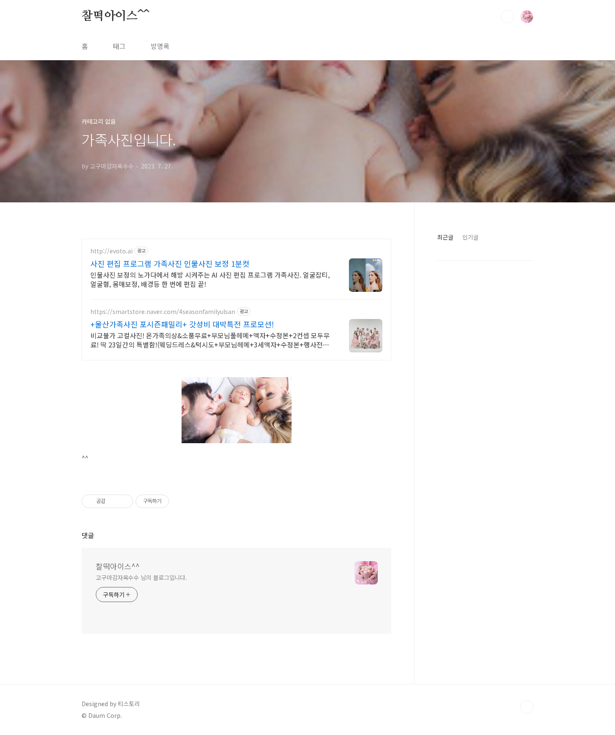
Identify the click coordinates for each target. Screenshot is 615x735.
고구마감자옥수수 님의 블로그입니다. (141, 577)
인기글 (470, 237)
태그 (119, 46)
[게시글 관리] (123, 501)
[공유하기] (113, 501)
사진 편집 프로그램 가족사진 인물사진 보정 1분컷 (169, 263)
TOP (526, 707)
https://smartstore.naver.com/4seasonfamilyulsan (162, 311)
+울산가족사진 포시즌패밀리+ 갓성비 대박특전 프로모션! (182, 324)
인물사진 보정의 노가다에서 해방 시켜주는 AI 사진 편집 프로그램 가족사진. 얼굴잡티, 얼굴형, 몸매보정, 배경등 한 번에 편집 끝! (210, 279)
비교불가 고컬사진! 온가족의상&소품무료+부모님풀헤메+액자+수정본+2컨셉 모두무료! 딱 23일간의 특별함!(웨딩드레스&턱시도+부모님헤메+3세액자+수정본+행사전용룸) (210, 339)
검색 (507, 16)
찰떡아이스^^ (115, 16)
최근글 (445, 237)
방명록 (160, 46)
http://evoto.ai (111, 251)
